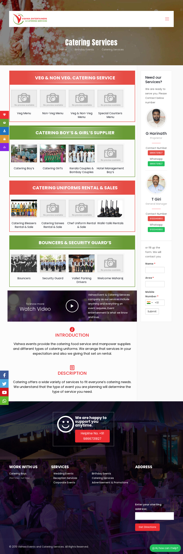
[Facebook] (4, 375)
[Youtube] (4, 392)
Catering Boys (17, 473)
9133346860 (156, 218)
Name (150, 263)
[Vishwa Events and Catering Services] (30, 19)
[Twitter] (4, 383)
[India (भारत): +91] (149, 303)
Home (63, 49)
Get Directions (147, 527)
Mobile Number (151, 294)
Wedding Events (63, 473)
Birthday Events (84, 49)
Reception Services (65, 478)
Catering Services (103, 478)
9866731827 (156, 152)
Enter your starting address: (148, 507)
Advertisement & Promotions (110, 482)
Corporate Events (64, 482)
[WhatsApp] (4, 400)
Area (149, 278)
